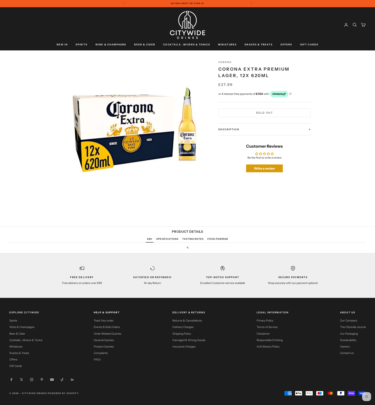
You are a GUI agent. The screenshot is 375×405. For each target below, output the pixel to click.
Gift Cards (15, 366)
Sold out (264, 112)
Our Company (348, 320)
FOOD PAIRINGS (217, 238)
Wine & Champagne (21, 327)
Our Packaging (349, 333)
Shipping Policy (181, 333)
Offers (13, 359)
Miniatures (15, 346)
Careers (345, 346)
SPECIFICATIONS (167, 238)
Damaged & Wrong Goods (188, 340)
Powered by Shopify (63, 393)
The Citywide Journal (353, 327)
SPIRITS (82, 44)
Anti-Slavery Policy (268, 346)
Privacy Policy (265, 320)
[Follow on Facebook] (11, 380)
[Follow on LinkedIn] (72, 380)
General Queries (104, 340)
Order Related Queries (107, 333)
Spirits (13, 320)
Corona (225, 62)
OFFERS (286, 44)
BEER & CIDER (144, 44)
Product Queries (104, 346)
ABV (150, 238)
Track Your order (104, 320)
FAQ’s (97, 359)
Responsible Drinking (270, 340)
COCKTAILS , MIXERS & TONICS (186, 44)
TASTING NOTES (193, 238)
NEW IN (62, 44)
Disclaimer (263, 333)
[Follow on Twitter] (21, 380)
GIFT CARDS (309, 44)
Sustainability (348, 340)
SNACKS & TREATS (258, 44)
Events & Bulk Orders (107, 327)
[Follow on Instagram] (32, 380)
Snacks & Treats (19, 353)
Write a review (264, 168)
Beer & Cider (17, 333)
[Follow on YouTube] (52, 380)
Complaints (101, 353)
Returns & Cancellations (187, 320)
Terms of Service (267, 327)
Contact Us (347, 353)
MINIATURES (227, 44)
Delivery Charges (183, 327)
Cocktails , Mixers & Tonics (25, 340)
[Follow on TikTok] (62, 380)
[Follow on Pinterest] (42, 380)
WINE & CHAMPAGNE (111, 44)
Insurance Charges (184, 346)
